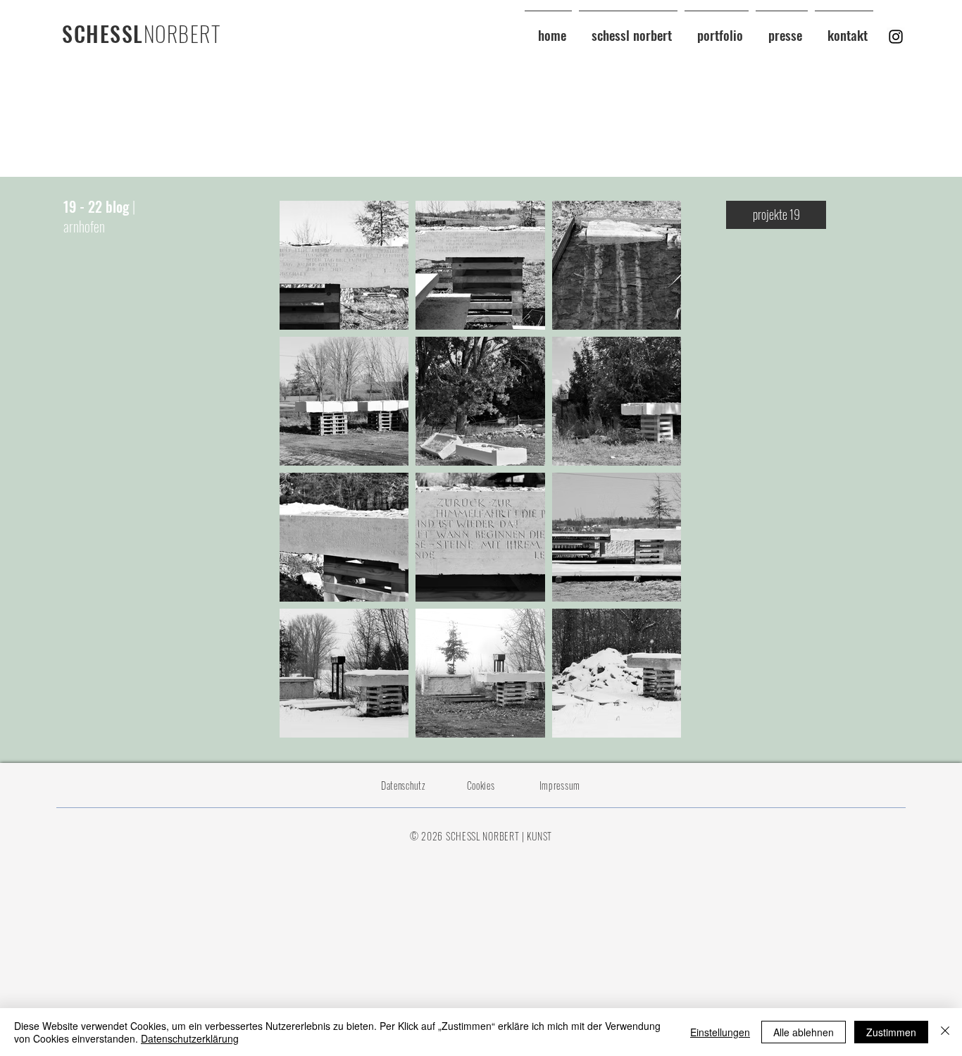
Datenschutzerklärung (190, 1038)
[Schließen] (945, 1032)
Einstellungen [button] (720, 1032)
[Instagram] (896, 36)
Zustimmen (891, 1032)
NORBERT (182, 33)
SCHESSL (103, 33)
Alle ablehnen (803, 1032)
